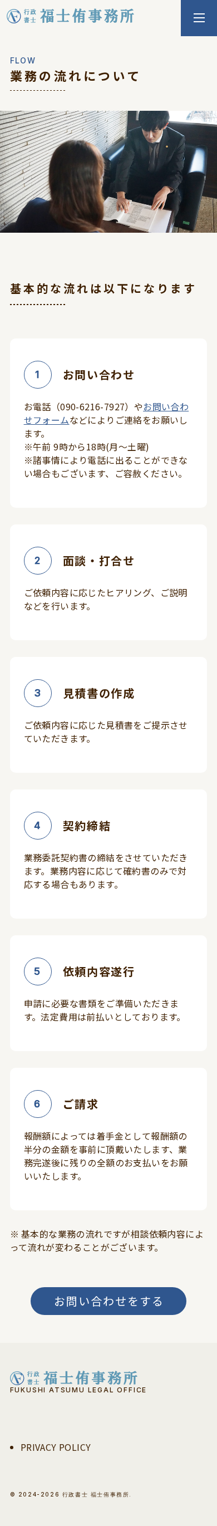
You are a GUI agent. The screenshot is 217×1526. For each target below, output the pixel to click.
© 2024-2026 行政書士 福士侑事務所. (71, 1494)
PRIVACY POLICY (56, 1447)
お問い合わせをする (109, 1301)
